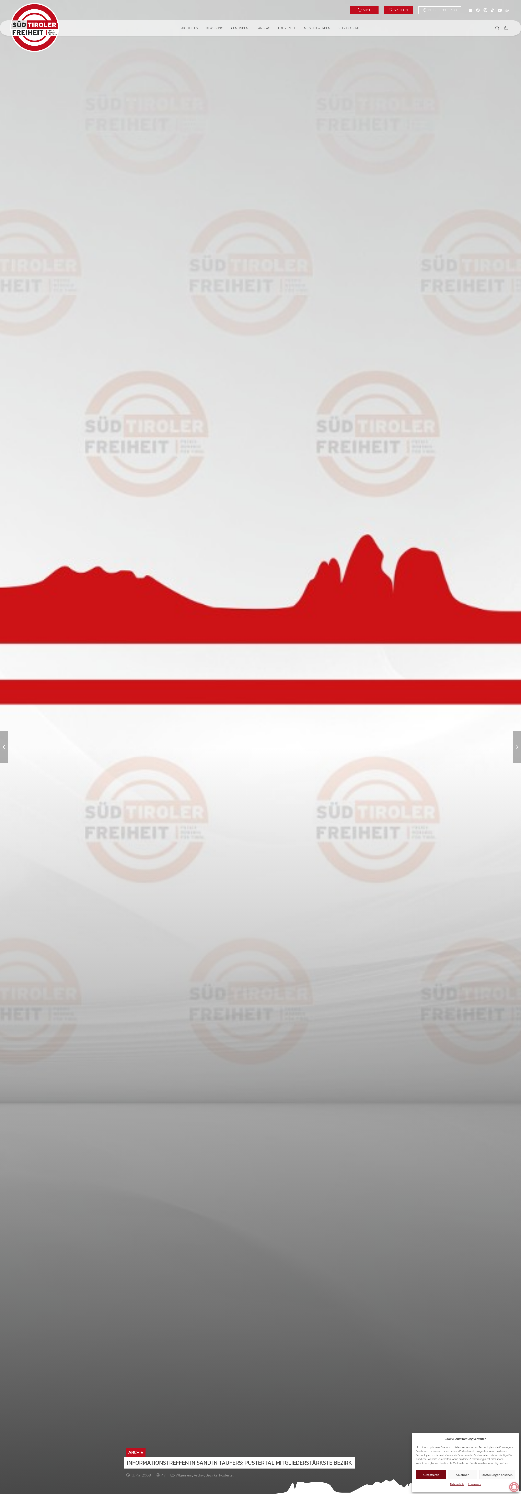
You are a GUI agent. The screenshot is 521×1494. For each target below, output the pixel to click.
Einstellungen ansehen (497, 1474)
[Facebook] (478, 10)
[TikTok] (492, 10)
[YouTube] (499, 10)
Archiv (199, 1475)
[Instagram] (485, 10)
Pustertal (226, 1475)
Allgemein (184, 1475)
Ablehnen (462, 1474)
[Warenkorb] (506, 28)
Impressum (474, 1484)
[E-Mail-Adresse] (470, 10)
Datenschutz (457, 1484)
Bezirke (212, 1475)
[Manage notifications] (514, 1487)
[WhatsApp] (507, 10)
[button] (200, 28)
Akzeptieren (430, 1474)
